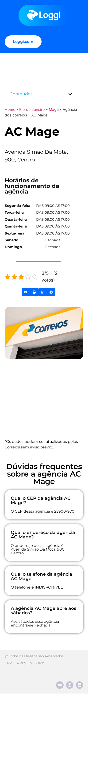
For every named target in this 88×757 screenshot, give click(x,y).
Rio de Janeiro (32, 109)
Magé (54, 109)
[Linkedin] (79, 685)
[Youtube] (60, 685)
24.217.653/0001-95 (30, 663)
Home (10, 109)
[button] (70, 94)
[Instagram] (69, 685)
